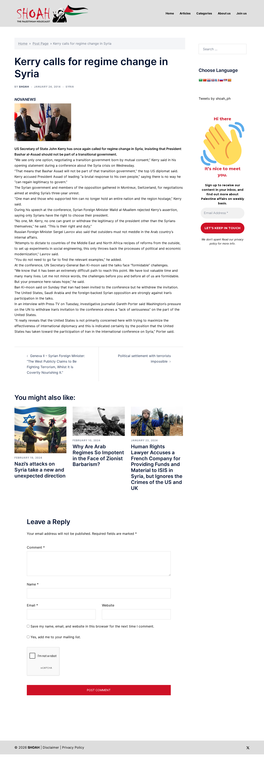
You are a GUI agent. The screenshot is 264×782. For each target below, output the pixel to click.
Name (33, 584)
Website (108, 605)
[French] (217, 80)
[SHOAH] (51, 13)
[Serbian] (225, 80)
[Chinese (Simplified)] (204, 80)
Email (32, 605)
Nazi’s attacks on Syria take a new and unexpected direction (40, 470)
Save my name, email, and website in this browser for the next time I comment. (92, 626)
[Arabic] (200, 80)
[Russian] (221, 80)
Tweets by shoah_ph (215, 98)
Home (22, 43)
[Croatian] (209, 80)
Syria (70, 86)
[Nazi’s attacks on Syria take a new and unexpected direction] (40, 429)
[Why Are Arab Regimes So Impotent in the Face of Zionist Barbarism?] (99, 421)
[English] (213, 80)
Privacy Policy (73, 747)
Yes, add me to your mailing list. (55, 637)
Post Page (40, 43)
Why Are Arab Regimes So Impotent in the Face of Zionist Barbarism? (98, 455)
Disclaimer (51, 747)
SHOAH (24, 86)
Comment (36, 547)
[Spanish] (229, 80)
